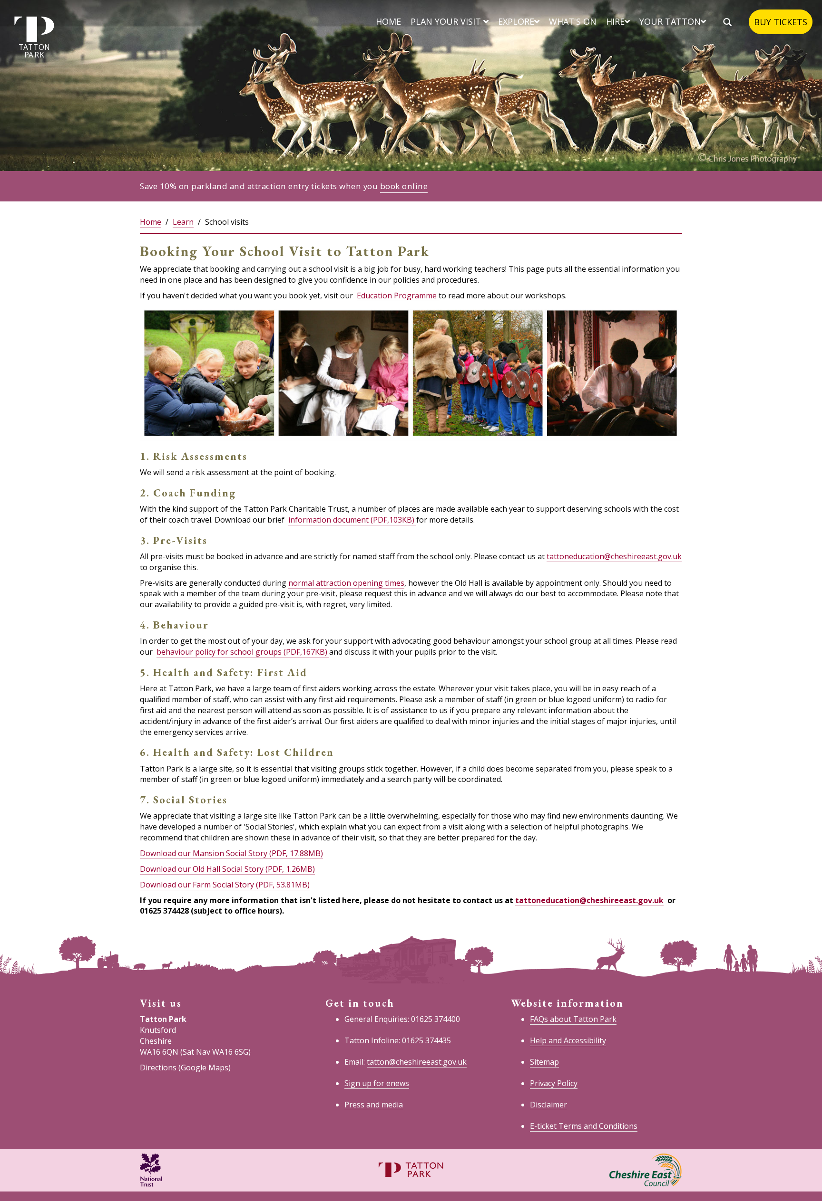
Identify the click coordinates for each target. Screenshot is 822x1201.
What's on (573, 21)
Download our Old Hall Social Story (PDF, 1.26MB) (227, 869)
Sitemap (544, 1062)
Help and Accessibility (568, 1040)
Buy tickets (780, 22)
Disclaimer (548, 1104)
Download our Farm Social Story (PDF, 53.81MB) (225, 884)
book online (404, 186)
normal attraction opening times (346, 583)
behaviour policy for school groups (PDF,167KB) (243, 652)
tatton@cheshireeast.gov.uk (417, 1062)
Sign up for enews (376, 1083)
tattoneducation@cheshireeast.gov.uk (614, 556)
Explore (516, 21)
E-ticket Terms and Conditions (583, 1126)
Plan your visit (447, 21)
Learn (183, 222)
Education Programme (398, 295)
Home (388, 21)
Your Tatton (670, 21)
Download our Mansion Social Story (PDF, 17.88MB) (231, 853)
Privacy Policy (553, 1083)
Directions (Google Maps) (185, 1067)
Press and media (373, 1104)
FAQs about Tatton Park (573, 1019)
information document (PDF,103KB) (352, 520)
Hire (615, 21)
